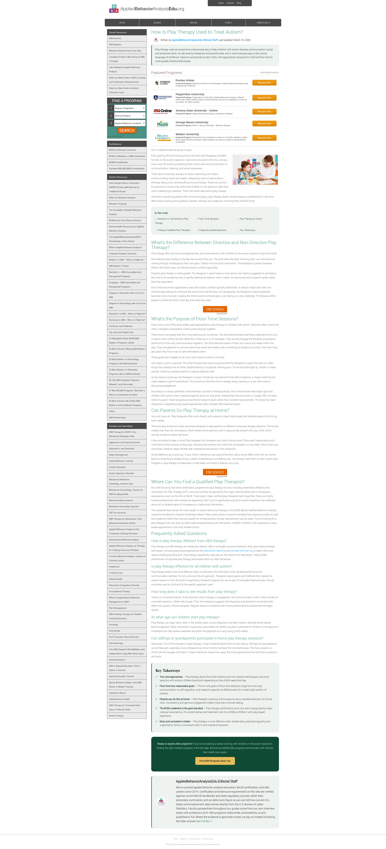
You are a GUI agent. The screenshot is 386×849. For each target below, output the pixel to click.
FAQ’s (228, 22)
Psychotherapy (116, 643)
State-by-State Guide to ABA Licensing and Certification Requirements (127, 79)
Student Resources (118, 177)
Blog (239, 3)
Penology (113, 624)
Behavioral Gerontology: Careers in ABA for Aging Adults (126, 492)
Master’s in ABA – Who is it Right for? (126, 260)
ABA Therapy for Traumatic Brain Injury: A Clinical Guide (124, 707)
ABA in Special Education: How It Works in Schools (124, 668)
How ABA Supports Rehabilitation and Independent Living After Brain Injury (127, 651)
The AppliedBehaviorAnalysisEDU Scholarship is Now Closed (125, 239)
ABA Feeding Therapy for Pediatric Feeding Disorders (125, 616)
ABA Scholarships (117, 417)
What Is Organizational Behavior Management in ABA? (124, 599)
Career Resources (118, 32)
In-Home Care (116, 573)
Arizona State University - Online (197, 110)
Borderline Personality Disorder (124, 506)
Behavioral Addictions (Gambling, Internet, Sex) (121, 481)
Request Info (264, 82)
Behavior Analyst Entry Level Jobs (125, 50)
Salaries (193, 22)
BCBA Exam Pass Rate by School (125, 220)
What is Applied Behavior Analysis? (125, 247)
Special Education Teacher (121, 676)
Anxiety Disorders (117, 467)
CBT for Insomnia (117, 512)
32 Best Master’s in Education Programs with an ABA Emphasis (124, 371)
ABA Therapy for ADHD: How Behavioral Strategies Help (122, 434)
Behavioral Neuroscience (121, 500)
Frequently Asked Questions (212, 230)
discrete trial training (242, 550)
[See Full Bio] (211, 821)
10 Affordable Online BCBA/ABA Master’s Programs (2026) (124, 340)
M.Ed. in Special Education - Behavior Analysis (211, 125)
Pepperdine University (190, 94)
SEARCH (126, 130)
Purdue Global (185, 80)
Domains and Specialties (121, 426)
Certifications (115, 144)
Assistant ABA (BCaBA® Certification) (126, 168)
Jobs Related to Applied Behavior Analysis (125, 69)
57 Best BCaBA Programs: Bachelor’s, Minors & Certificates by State (127, 392)
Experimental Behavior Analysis (124, 539)
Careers (157, 22)
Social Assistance (117, 660)
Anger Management (118, 455)
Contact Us (184, 839)
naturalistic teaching (215, 550)
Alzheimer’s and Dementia (121, 448)
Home (122, 22)
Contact (230, 3)
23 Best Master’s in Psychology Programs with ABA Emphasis (124, 361)
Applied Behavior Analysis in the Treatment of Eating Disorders (124, 531)
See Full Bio (203, 821)
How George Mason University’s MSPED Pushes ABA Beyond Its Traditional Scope (124, 187)
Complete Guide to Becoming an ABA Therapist (127, 59)
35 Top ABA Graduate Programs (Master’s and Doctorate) (124, 382)
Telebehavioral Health (119, 699)
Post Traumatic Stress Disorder (124, 637)
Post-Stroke (114, 631)
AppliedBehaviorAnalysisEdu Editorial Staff (194, 39)
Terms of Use (208, 839)
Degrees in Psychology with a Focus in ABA (127, 305)
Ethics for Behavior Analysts (122, 197)
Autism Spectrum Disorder (121, 473)
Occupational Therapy (119, 591)
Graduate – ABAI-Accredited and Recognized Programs (124, 284)
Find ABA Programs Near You (215, 761)
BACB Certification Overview (122, 150)
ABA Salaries (115, 44)
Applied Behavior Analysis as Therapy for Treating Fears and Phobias (127, 548)
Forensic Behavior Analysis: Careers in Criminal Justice (127, 558)
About (221, 3)
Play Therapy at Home (251, 218)
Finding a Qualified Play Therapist (174, 230)
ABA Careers (115, 38)
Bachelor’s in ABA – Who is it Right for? (127, 314)
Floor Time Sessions (209, 218)
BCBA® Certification (118, 162)
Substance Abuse (117, 693)
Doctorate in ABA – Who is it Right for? (127, 320)
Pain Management (118, 608)
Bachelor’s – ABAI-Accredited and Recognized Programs (125, 274)
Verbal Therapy (116, 715)
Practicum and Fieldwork (121, 326)
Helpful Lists (263, 22)
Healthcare (114, 566)
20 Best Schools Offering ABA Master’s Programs (127, 351)
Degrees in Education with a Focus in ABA (126, 295)
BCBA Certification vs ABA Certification (127, 156)
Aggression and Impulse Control (124, 442)
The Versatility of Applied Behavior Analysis (125, 212)
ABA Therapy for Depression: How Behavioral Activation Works (125, 521)
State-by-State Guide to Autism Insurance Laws (123, 90)
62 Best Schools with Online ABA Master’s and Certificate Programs (125, 403)
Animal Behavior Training (121, 461)
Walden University (187, 134)
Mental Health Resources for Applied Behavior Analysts (126, 228)
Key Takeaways (247, 230)
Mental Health (115, 579)
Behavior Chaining (118, 204)
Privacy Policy (195, 839)
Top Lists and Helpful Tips (121, 332)
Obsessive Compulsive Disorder (124, 585)
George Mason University (192, 122)
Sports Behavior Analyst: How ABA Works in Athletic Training (125, 684)
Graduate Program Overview (122, 253)
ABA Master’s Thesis (119, 266)
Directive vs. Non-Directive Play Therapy (171, 220)
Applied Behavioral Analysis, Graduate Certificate (212, 114)
